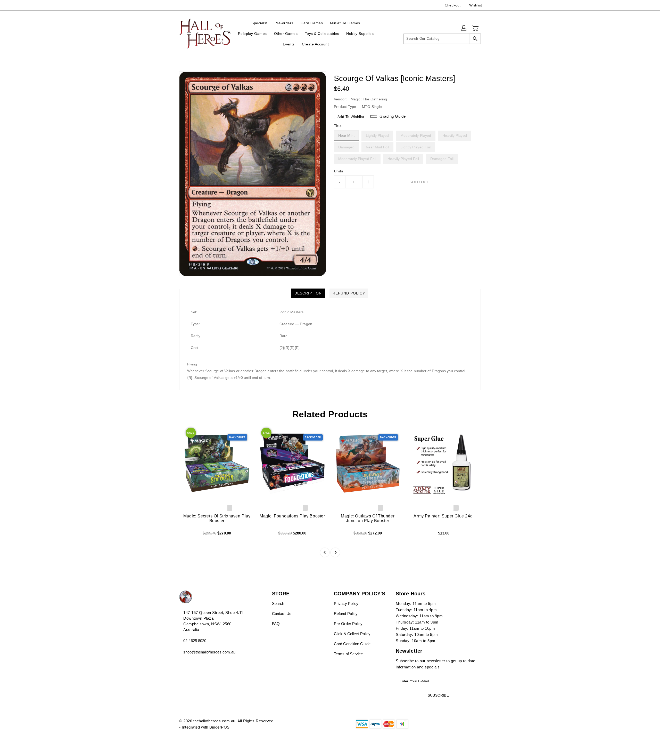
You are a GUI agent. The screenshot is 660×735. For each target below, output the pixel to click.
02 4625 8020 (194, 640)
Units (338, 171)
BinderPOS (219, 727)
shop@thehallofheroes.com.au (209, 652)
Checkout (452, 5)
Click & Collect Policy (352, 634)
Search (278, 603)
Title (338, 126)
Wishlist (475, 5)
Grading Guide (393, 116)
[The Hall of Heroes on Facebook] (172, 5)
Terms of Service (348, 654)
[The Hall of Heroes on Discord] (182, 5)
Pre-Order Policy (348, 623)
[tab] (308, 293)
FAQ (276, 623)
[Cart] (476, 28)
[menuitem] (259, 23)
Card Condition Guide (352, 644)
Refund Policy (346, 613)
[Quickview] (187, 535)
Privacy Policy (346, 603)
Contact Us (281, 613)
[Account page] (464, 28)
